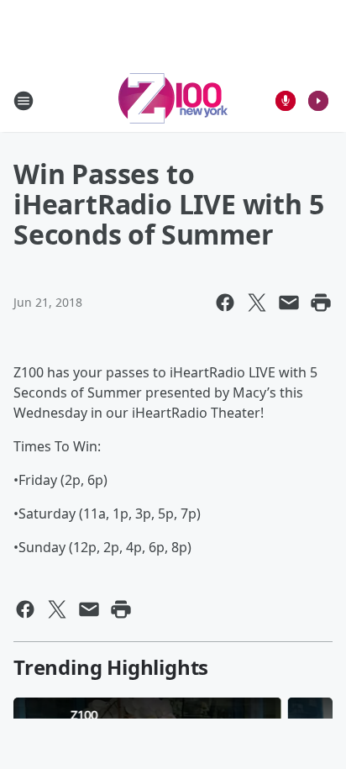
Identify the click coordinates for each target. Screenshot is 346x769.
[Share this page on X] (257, 302)
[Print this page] (321, 302)
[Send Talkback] (285, 101)
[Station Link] (173, 100)
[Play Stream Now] (318, 101)
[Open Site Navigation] (23, 101)
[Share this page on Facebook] (225, 302)
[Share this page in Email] (289, 302)
